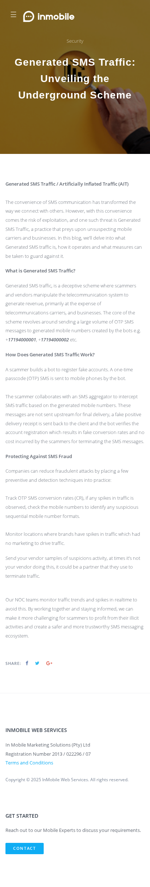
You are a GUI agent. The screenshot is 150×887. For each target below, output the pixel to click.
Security (75, 41)
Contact (24, 848)
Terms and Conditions (29, 762)
